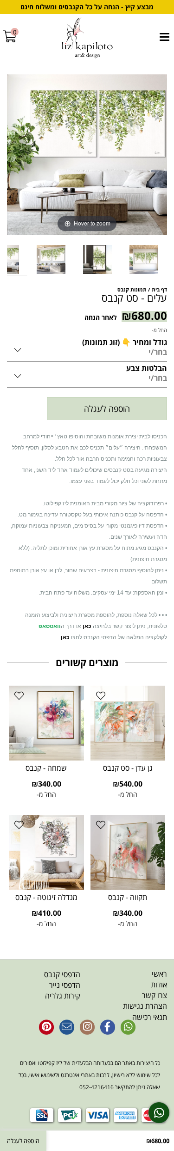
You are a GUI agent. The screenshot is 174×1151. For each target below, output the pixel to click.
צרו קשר (154, 995)
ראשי (159, 974)
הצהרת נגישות (145, 1006)
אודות (159, 984)
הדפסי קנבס (62, 974)
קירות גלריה (62, 996)
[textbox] (43, 985)
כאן (87, 626)
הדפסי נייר (64, 985)
